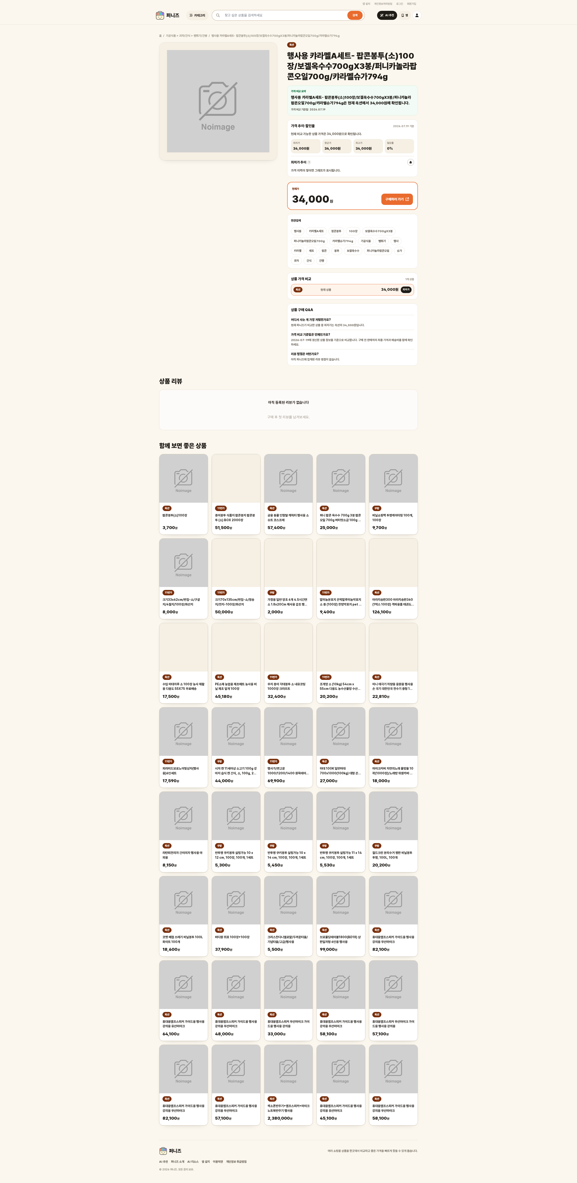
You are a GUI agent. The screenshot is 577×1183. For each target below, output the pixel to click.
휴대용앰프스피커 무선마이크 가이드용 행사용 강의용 (288, 1024)
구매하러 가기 (394, 199)
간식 (309, 260)
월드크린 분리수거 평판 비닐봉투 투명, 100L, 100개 (392, 855)
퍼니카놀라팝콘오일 (378, 250)
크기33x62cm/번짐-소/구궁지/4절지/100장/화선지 (181, 602)
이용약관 (218, 1161)
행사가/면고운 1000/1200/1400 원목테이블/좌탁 (287, 771)
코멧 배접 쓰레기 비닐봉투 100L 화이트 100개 (183, 939)
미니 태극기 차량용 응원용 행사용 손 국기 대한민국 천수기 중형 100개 (393, 686)
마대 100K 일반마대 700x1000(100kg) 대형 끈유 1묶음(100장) (340, 771)
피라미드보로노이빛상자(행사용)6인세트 (181, 771)
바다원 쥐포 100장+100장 (232, 937)
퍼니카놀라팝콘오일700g (309, 241)
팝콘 (324, 250)
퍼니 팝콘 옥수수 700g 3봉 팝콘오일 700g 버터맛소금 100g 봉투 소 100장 (340, 518)
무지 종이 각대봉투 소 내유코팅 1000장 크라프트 (286, 686)
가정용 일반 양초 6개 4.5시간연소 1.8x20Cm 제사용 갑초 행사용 (287, 602)
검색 (355, 15)
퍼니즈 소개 (177, 1161)
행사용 (297, 231)
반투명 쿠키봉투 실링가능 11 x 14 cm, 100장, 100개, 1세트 (341, 855)
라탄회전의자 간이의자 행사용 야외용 (182, 855)
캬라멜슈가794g (342, 241)
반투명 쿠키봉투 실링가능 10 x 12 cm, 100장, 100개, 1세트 (234, 855)
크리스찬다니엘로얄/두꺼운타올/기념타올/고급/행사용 (288, 939)
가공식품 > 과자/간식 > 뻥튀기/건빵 (186, 35)
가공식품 (366, 241)
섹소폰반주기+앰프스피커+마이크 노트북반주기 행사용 (288, 1108)
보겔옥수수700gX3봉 (379, 231)
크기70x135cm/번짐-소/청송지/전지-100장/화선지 (234, 602)
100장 (353, 231)
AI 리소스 (193, 1161)
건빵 (321, 260)
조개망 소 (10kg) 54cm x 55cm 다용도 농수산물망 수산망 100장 (340, 686)
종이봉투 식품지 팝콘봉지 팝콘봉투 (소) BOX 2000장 (235, 518)
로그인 (399, 3)
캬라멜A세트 (316, 231)
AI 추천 (163, 1161)
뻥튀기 (382, 241)
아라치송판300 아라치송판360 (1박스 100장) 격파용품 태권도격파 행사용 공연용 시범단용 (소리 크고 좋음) (393, 602)
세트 (311, 250)
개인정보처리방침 (383, 3)
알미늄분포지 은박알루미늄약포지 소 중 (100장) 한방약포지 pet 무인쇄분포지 (341, 602)
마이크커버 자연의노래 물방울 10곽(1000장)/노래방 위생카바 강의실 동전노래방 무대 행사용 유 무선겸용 (393, 771)
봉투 (336, 250)
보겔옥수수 (353, 250)
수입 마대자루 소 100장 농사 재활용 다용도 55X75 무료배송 (183, 686)
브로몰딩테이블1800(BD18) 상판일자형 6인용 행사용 (340, 939)
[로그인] (416, 15)
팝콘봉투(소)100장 (175, 515)
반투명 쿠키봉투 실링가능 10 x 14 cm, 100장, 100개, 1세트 (287, 855)
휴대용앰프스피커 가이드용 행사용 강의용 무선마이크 (393, 939)
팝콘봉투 (336, 231)
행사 (396, 241)
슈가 (399, 250)
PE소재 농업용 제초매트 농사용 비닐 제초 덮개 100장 (236, 686)
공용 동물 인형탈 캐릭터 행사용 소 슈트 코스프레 (288, 518)
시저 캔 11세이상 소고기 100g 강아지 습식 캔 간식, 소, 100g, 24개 (236, 771)
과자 (296, 260)
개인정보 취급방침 (236, 1161)
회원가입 (411, 3)
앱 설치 (366, 3)
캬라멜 (297, 250)
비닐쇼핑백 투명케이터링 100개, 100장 (392, 518)
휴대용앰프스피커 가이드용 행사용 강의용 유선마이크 (183, 1024)
